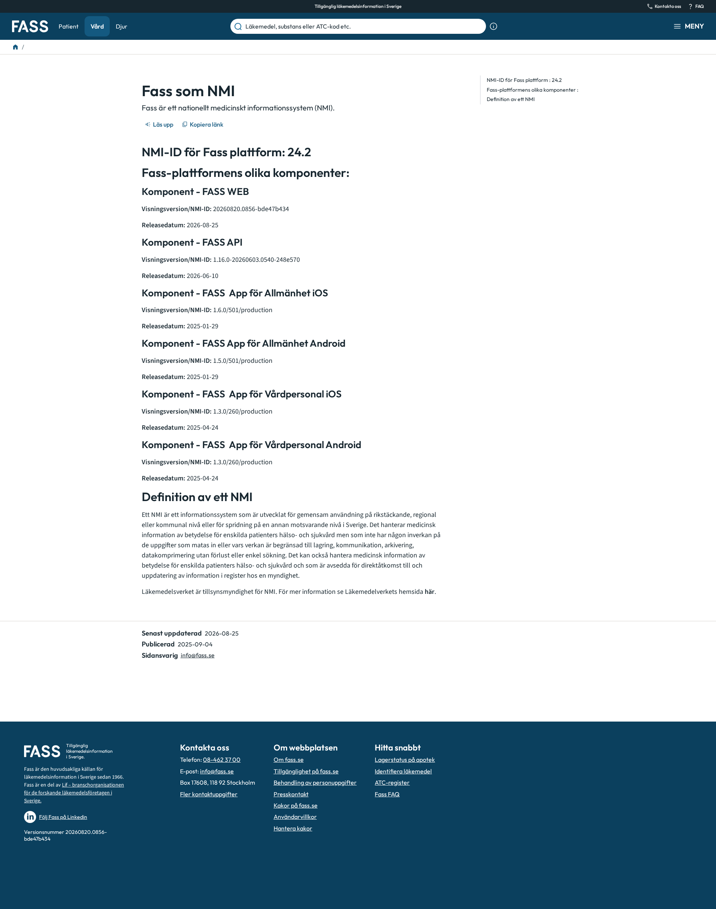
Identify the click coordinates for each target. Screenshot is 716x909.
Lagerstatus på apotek (405, 759)
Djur (121, 26)
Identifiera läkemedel (403, 771)
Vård (97, 26)
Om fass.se (289, 759)
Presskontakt (291, 794)
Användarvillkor (295, 816)
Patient (69, 26)
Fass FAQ (387, 794)
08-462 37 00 (222, 759)
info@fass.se (198, 655)
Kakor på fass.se (296, 805)
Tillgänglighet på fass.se (306, 771)
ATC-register (392, 782)
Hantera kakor (293, 828)
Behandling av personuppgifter (315, 782)
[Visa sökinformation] (493, 26)
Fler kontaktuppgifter (209, 794)
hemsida (416, 591)
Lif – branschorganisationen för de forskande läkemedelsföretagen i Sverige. (74, 793)
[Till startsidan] (15, 47)
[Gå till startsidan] (30, 26)
